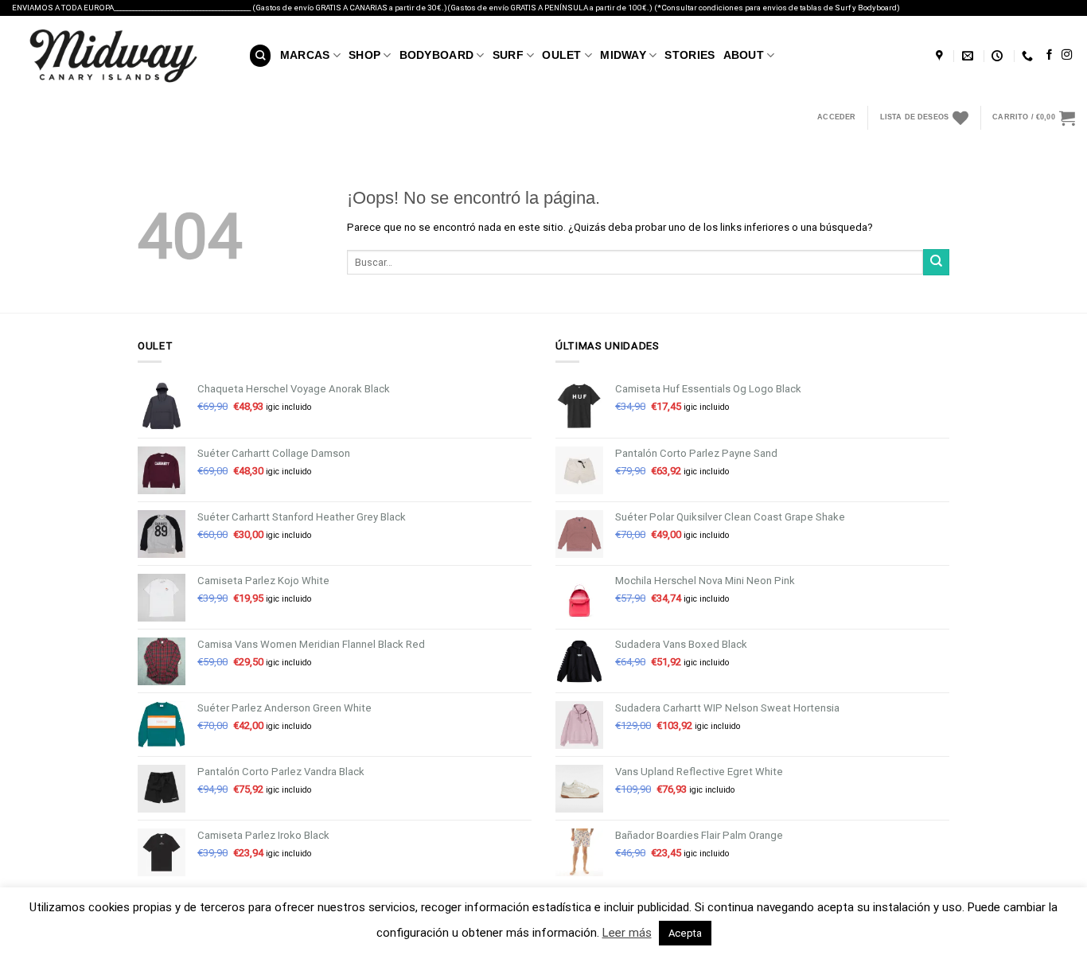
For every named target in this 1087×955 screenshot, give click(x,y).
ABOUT (743, 55)
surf (508, 55)
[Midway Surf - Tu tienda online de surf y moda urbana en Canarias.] (118, 56)
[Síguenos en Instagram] (1067, 55)
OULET (561, 55)
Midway (623, 55)
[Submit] (936, 262)
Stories (689, 55)
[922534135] (1029, 56)
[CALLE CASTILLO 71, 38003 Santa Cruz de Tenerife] (941, 56)
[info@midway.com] (969, 56)
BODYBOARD (436, 55)
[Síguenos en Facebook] (1049, 55)
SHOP (364, 55)
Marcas (305, 55)
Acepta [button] (685, 933)
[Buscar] (260, 55)
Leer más (627, 933)
